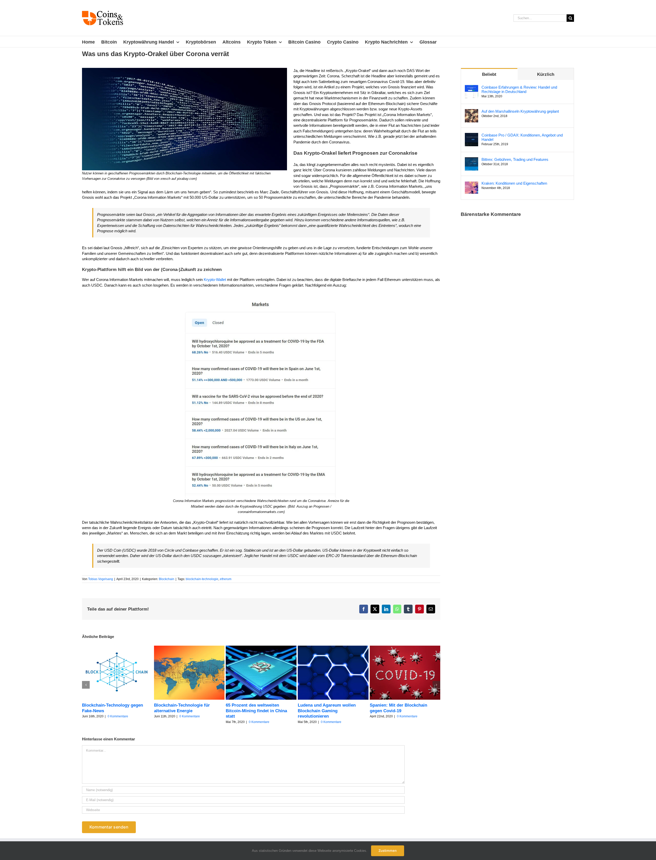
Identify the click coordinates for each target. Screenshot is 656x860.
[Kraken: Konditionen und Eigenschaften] (471, 184)
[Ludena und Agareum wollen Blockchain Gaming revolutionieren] (333, 648)
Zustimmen (387, 850)
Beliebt (489, 74)
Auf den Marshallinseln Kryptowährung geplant (520, 111)
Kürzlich (545, 74)
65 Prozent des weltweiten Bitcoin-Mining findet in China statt (256, 711)
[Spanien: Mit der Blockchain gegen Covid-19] (405, 648)
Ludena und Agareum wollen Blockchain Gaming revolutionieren (327, 711)
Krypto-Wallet (215, 279)
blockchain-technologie (202, 579)
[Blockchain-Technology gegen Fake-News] (117, 648)
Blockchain (166, 579)
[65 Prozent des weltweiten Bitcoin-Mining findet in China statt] (261, 648)
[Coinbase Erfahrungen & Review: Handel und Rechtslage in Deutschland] (471, 88)
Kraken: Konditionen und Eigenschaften (514, 183)
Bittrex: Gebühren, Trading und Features (514, 159)
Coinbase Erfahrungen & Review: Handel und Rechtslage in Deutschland (519, 89)
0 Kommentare (118, 716)
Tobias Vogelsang (100, 579)
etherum (225, 579)
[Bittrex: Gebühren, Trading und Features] (471, 160)
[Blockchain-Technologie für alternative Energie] (189, 648)
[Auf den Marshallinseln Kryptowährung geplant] (471, 112)
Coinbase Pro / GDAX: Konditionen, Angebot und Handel (522, 137)
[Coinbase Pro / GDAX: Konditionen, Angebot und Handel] (471, 135)
